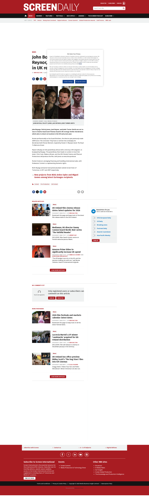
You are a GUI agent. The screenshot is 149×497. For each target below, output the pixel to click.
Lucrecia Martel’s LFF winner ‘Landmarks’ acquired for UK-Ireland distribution (65, 337)
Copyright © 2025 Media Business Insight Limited (84, 483)
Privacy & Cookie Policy (59, 483)
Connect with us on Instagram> (87, 454)
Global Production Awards (87, 20)
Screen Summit (73, 20)
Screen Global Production (103, 472)
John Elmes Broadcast (60, 256)
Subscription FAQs (106, 483)
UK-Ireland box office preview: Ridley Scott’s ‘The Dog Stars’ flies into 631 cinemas (67, 359)
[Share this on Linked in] (41, 78)
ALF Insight (99, 470)
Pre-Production (45, 184)
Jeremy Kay (73, 235)
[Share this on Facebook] (33, 78)
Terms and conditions (43, 483)
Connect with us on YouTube (80, 454)
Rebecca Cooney (74, 255)
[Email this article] (44, 78)
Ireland (37, 184)
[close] (83, 188)
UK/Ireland (54, 184)
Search (123, 8)
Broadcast (98, 466)
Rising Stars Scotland (49, 20)
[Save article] (82, 191)
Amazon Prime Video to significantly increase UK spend (66, 250)
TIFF (34, 20)
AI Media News (100, 468)
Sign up (95, 240)
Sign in (119, 3)
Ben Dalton (38, 72)
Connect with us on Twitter (68, 454)
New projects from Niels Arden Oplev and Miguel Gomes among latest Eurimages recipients (56, 176)
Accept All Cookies (81, 81)
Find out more (29, 478)
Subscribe (111, 3)
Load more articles (58, 270)
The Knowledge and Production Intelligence (109, 474)
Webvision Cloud (78, 488)
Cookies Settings (68, 81)
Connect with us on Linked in (75, 454)
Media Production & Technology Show (73, 468)
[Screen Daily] (51, 10)
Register (103, 3)
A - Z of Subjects (85, 447)
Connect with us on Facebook (62, 454)
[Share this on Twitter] (37, 78)
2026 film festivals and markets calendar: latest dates (66, 316)
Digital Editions (112, 447)
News (34, 52)
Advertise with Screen (31, 447)
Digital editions (62, 20)
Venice (39, 20)
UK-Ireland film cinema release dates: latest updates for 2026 (66, 209)
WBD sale (108, 20)
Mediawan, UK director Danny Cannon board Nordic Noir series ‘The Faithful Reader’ (67, 230)
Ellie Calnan (73, 364)
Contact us (57, 447)
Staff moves (100, 20)
